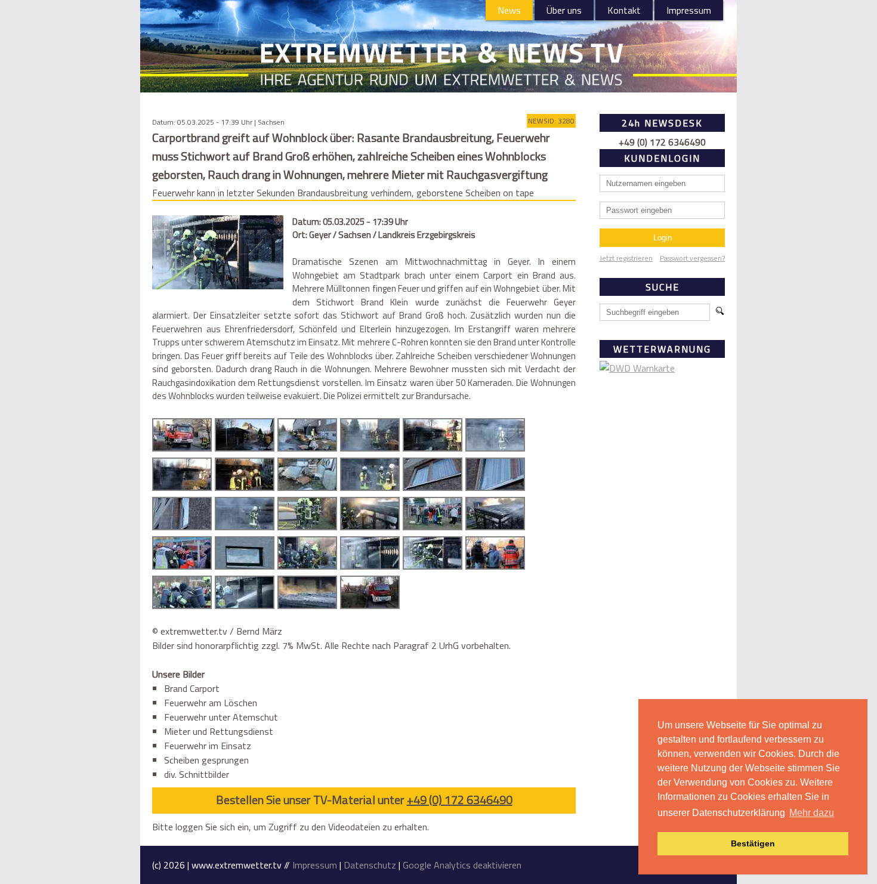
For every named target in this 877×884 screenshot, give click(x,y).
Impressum (688, 10)
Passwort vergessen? (692, 258)
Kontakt (624, 10)
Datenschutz (370, 865)
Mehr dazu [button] (811, 813)
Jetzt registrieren (626, 258)
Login (662, 237)
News (509, 10)
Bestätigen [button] (753, 843)
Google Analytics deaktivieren (462, 865)
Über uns (564, 10)
